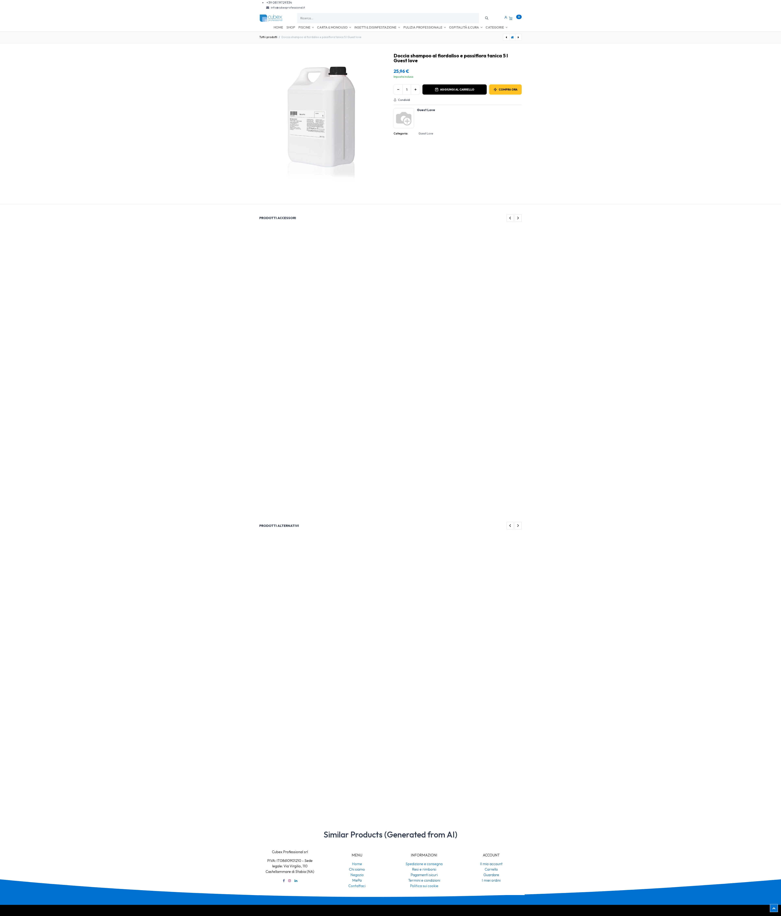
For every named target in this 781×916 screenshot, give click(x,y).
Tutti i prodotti (268, 37)
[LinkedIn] (296, 891)
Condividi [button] (404, 99)
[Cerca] (486, 18)
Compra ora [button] (508, 89)
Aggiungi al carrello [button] (457, 89)
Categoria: (401, 133)
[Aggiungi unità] (415, 89)
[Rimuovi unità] (398, 89)
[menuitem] (278, 27)
